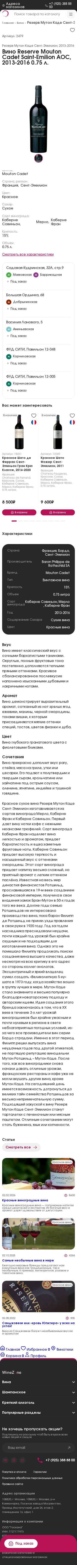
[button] (14, 521)
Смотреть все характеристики (28, 254)
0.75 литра (61, 594)
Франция (8, 474)
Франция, (10, 185)
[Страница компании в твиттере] (22, 1460)
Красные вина (58, 627)
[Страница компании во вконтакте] (5, 1460)
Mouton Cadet (15, 174)
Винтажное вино (56, 580)
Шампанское (14, 1392)
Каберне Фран (59, 222)
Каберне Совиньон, (11, 222)
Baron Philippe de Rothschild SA (56, 563)
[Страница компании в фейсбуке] (14, 1460)
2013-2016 (62, 613)
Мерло (64, 602)
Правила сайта (12, 1484)
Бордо (63, 551)
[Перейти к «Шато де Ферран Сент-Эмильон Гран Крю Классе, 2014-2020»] (19, 433)
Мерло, (42, 222)
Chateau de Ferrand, (16, 477)
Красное (10, 197)
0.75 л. (7, 247)
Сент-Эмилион (34, 185)
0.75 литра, (9, 490)
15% (5, 235)
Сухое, (20, 480)
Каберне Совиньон (41, 602)
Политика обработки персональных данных (32, 1478)
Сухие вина (60, 620)
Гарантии (40, 1472)
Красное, (8, 480)
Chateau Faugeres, (54, 473)
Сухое (7, 208)
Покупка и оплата (14, 1472)
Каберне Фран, (23, 487)
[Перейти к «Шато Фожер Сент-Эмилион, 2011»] (58, 433)
